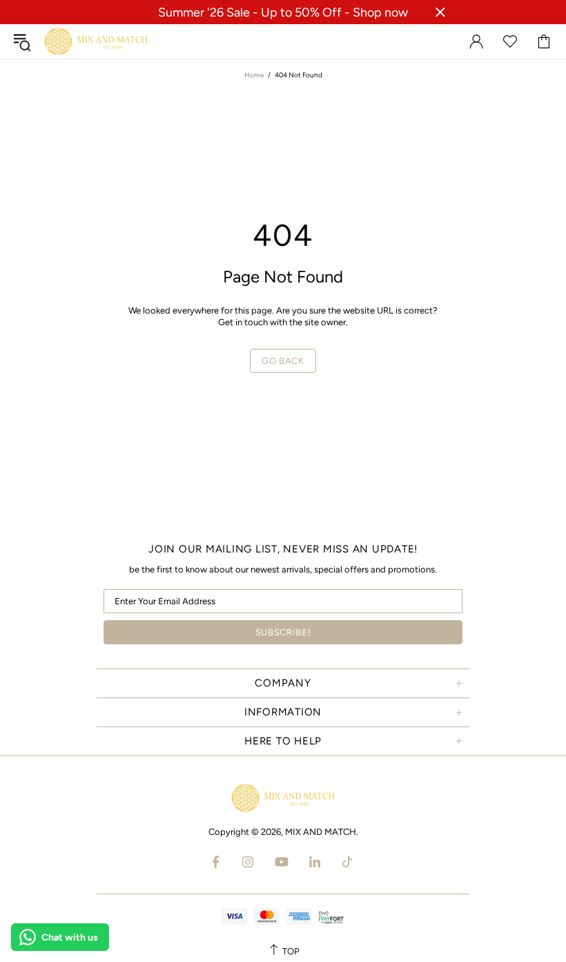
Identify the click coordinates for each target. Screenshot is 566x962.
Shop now (380, 12)
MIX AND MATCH (96, 42)
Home (254, 74)
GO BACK (283, 361)
